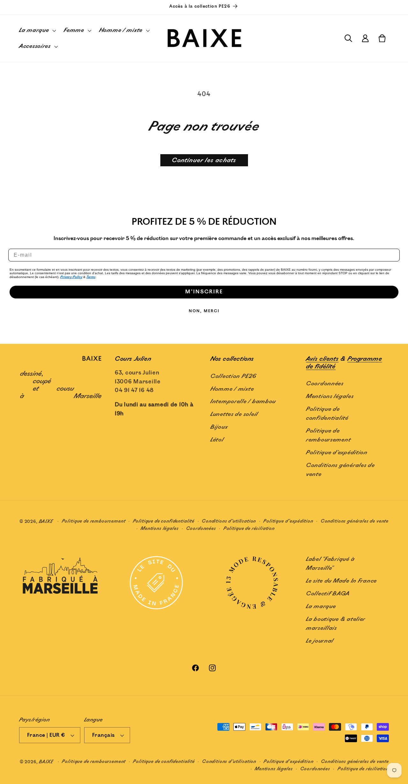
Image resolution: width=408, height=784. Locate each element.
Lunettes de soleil (234, 414)
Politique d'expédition (337, 452)
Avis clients (322, 359)
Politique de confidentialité (327, 413)
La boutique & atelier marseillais (335, 623)
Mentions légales (330, 396)
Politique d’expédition (288, 521)
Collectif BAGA (328, 594)
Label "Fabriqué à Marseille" (330, 563)
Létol (217, 440)
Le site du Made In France (341, 581)
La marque (321, 606)
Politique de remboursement (328, 435)
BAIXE (46, 521)
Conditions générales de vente (340, 470)
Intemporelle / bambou (243, 401)
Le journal (320, 641)
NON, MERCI (204, 311)
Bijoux (219, 427)
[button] (37, 31)
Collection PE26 (233, 376)
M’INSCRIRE (204, 292)
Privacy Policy (71, 277)
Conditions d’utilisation (229, 521)
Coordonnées (325, 384)
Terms (90, 277)
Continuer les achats (204, 160)
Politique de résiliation (249, 528)
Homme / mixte (232, 389)
